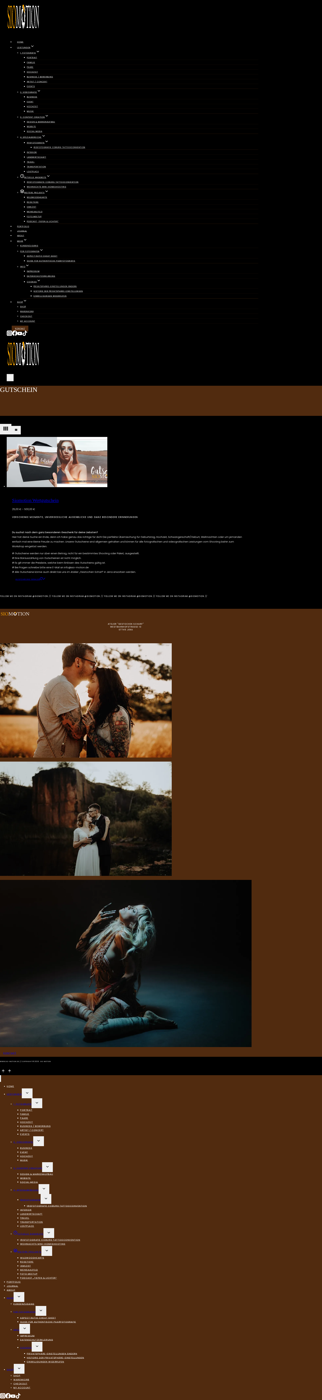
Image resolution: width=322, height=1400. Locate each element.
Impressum (33, 271)
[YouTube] (19, 335)
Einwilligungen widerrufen (50, 296)
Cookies (26, 1347)
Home (20, 42)
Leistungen (14, 1094)
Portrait (32, 57)
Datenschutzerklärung (41, 276)
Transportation (36, 167)
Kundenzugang (29, 245)
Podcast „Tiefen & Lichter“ (43, 221)
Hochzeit (32, 72)
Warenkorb (27, 311)
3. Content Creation (27, 1168)
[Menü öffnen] (10, 377)
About (20, 235)
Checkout (26, 316)
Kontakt (20, 328)
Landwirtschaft (36, 157)
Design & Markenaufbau (41, 121)
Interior (32, 152)
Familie (31, 62)
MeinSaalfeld (34, 211)
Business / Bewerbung (40, 76)
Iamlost (31, 207)
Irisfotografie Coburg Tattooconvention (59, 147)
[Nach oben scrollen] (3, 1072)
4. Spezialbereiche (26, 1189)
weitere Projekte (29, 1251)
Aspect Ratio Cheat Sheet (42, 256)
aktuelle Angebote (30, 1234)
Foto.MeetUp (34, 216)
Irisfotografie (30, 1199)
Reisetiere (33, 202)
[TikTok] (25, 335)
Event (30, 101)
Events (31, 86)
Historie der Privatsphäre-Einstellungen (58, 291)
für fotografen (24, 1311)
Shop (23, 306)
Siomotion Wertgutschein (35, 500)
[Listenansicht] (16, 430)
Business (32, 97)
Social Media (34, 131)
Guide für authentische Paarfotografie (51, 261)
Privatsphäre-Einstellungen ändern (55, 286)
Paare (30, 67)
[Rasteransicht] (5, 429)
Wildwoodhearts (37, 197)
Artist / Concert (37, 81)
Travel (31, 162)
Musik (30, 111)
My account (27, 321)
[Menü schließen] (0, 1078)
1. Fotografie (22, 1104)
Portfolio (23, 226)
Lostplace (33, 171)
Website (31, 126)
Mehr (10, 1297)
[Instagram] (9, 335)
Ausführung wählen (27, 579)
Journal (22, 231)
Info (16, 1329)
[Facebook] (14, 335)
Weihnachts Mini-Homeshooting (46, 187)
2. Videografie (23, 1142)
